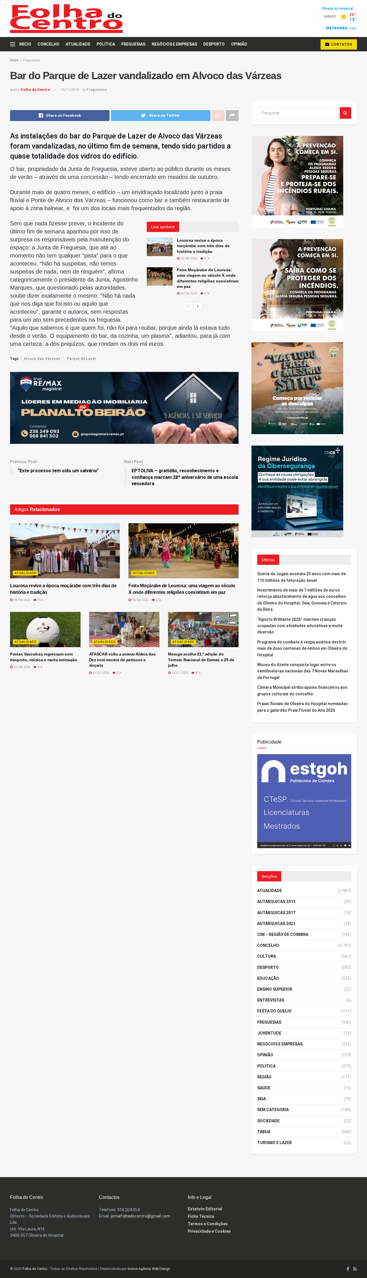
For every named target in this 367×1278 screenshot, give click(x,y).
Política (106, 44)
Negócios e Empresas (174, 44)
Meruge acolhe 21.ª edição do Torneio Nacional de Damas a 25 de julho (201, 660)
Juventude (269, 1033)
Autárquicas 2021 (276, 923)
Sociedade (268, 1121)
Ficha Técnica (201, 1216)
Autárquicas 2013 (276, 901)
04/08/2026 (21, 667)
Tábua (263, 1131)
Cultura (266, 956)
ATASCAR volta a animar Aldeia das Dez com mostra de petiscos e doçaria (122, 660)
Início (25, 44)
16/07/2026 (100, 673)
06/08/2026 (188, 293)
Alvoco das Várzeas (42, 359)
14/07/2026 (179, 673)
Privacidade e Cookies (209, 1231)
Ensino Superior (274, 989)
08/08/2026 (188, 258)
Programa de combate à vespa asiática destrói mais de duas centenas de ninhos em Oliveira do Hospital (302, 648)
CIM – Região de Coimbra (282, 934)
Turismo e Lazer (274, 1142)
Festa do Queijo (274, 1011)
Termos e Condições (208, 1224)
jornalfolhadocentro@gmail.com (140, 1216)
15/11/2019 (69, 89)
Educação (268, 978)
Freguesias (133, 44)
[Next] (198, 306)
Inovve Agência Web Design (149, 1269)
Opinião (239, 44)
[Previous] (187, 306)
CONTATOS (341, 44)
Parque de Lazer (81, 359)
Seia (261, 1098)
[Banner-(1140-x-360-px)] (124, 407)
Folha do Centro (35, 89)
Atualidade (78, 44)
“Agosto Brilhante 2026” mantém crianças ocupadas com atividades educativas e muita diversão (299, 626)
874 (206, 258)
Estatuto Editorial (205, 1209)
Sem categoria (273, 1109)
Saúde (263, 1088)
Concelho (48, 44)
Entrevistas (270, 1000)
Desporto (214, 44)
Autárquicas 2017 (276, 912)
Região (264, 1077)
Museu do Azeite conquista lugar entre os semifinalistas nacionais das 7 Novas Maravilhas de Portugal (302, 671)
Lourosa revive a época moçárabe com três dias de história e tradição (203, 246)
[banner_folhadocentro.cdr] (304, 801)
